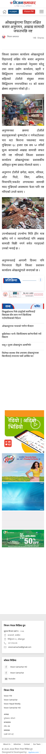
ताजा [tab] (7, 306)
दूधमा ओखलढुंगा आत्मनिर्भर (16, 345)
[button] (41, 11)
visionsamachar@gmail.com (19, 647)
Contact (27, 744)
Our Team (37, 744)
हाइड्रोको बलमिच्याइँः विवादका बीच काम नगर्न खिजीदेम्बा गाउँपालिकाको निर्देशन (18, 315)
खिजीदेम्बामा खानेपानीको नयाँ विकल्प (21, 335)
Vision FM (8, 696)
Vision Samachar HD (18, 667)
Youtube (11, 679)
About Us (6, 744)
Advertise (17, 744)
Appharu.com (33, 752)
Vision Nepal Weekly (12, 704)
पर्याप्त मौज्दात (17, 326)
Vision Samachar (17, 673)
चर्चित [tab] (37, 306)
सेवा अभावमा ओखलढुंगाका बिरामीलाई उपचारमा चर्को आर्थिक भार (20, 354)
